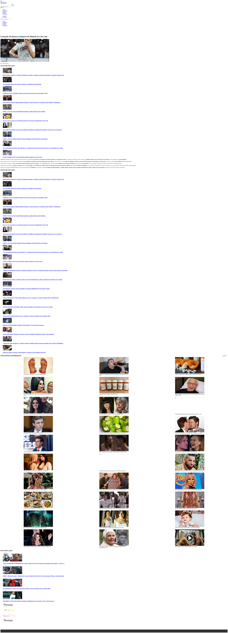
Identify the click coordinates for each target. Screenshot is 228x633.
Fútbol (4, 9)
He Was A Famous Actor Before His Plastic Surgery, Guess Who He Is (189, 470)
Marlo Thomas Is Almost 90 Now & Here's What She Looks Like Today (38, 414)
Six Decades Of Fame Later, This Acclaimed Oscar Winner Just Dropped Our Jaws (112, 547)
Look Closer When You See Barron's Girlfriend (33, 433)
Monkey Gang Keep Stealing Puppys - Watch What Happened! (112, 470)
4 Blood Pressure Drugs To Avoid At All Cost (108, 394)
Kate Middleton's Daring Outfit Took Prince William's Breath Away (37, 546)
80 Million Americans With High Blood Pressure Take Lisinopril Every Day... (113, 375)
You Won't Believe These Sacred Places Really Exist (185, 508)
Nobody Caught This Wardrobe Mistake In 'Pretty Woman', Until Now (113, 508)
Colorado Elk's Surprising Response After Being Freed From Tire (188, 414)
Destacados (5, 13)
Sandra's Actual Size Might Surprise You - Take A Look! (35, 489)
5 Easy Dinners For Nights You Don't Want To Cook (34, 508)
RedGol (14, 165)
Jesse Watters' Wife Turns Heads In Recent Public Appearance (37, 451)
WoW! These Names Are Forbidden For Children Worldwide (187, 527)
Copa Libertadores (123, 159)
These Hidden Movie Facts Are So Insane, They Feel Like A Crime (112, 451)
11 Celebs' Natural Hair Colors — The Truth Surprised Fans (111, 414)
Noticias (4, 12)
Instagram (5, 17)
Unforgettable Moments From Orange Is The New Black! (35, 470)
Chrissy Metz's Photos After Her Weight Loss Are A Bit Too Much (112, 489)
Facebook (5, 16)
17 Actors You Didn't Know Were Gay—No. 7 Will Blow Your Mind (188, 433)
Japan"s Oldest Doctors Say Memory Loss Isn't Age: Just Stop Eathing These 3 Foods (189, 395)
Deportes (4, 11)
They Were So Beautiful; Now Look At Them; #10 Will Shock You (188, 489)
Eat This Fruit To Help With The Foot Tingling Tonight (35, 374)
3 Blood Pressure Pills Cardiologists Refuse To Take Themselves (188, 374)
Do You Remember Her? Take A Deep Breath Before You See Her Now (37, 395)
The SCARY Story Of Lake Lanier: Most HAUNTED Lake (35, 527)
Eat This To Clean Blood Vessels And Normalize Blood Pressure (112, 433)
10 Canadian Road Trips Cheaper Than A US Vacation (186, 546)
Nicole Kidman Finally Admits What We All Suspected (186, 451)
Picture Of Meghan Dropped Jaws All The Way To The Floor (111, 527)
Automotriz (5, 10)
